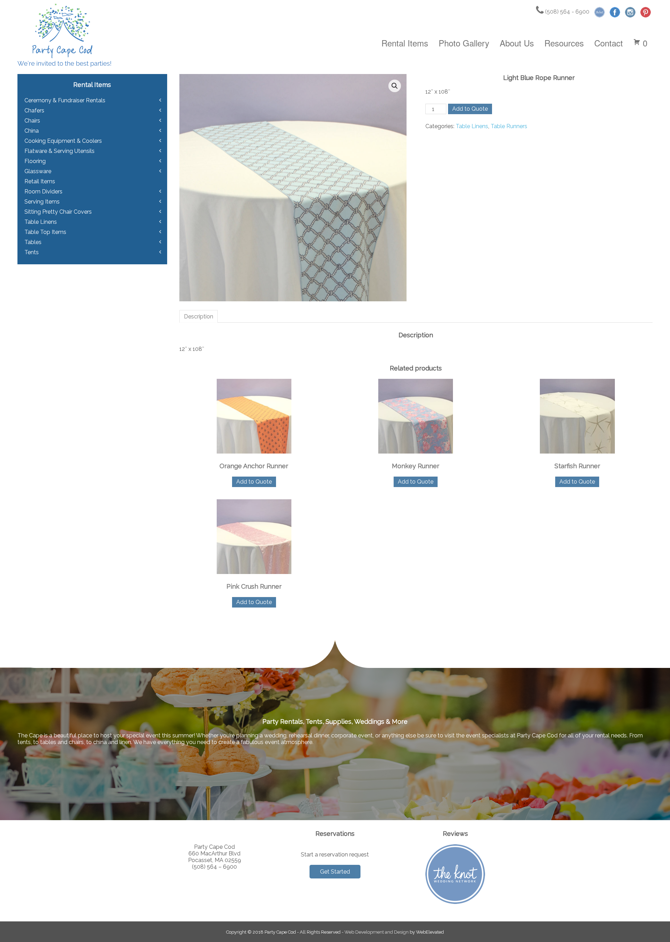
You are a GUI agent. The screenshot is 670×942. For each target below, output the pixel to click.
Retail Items (39, 181)
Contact (608, 43)
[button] (394, 86)
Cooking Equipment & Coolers (63, 141)
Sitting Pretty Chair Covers (58, 211)
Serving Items (42, 201)
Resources (564, 43)
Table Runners (509, 126)
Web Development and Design (376, 932)
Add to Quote (470, 108)
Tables (33, 242)
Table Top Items (45, 232)
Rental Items (404, 43)
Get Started (335, 871)
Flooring (35, 161)
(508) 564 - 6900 (566, 11)
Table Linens (472, 126)
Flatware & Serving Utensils (59, 151)
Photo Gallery (464, 43)
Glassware (37, 171)
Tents (31, 252)
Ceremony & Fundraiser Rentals (64, 100)
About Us (517, 43)
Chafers (34, 110)
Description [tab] (198, 316)
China (31, 130)
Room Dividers (43, 191)
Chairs (32, 120)
